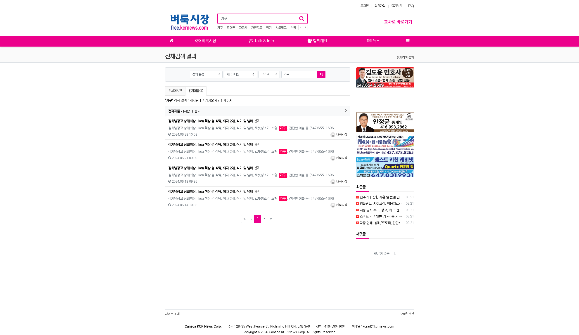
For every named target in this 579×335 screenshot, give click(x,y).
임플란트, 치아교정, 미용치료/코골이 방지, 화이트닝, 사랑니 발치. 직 (381, 203)
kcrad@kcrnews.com (378, 326)
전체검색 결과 (405, 57)
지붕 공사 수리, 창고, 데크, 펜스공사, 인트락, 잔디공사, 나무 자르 (381, 210)
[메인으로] (171, 41)
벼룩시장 (341, 134)
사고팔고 (281, 28)
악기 (269, 28)
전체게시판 (175, 91)
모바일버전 (407, 314)
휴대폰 (231, 28)
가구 (220, 28)
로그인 (365, 6)
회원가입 (380, 6)
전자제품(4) (195, 91)
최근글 (361, 187)
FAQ (411, 6)
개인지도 (256, 28)
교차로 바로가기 (398, 22)
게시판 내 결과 (184, 111)
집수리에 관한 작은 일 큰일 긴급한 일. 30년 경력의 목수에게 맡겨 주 (381, 197)
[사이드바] (407, 41)
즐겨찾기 (396, 6)
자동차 (243, 28)
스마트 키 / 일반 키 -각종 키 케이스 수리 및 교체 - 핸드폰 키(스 (381, 216)
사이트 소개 (172, 314)
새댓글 (361, 234)
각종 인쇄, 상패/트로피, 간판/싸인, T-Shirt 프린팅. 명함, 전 (381, 223)
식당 (293, 28)
